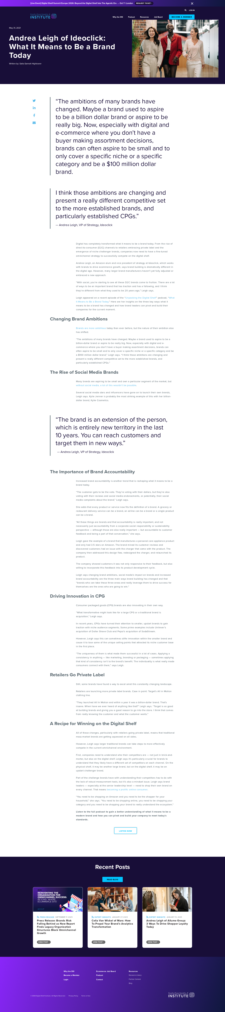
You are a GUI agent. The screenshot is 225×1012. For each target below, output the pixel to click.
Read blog (112, 879)
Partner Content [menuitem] (135, 979)
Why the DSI (118, 17)
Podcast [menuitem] (99, 975)
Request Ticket (143, 3)
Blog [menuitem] (130, 983)
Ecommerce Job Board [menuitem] (106, 971)
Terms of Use (85, 996)
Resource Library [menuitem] (135, 975)
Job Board (158, 17)
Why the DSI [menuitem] (69, 971)
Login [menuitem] (66, 979)
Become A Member (182, 17)
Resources (144, 17)
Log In (192, 10)
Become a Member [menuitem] (71, 975)
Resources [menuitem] (133, 971)
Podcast (131, 17)
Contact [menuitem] (99, 979)
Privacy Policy (73, 996)
